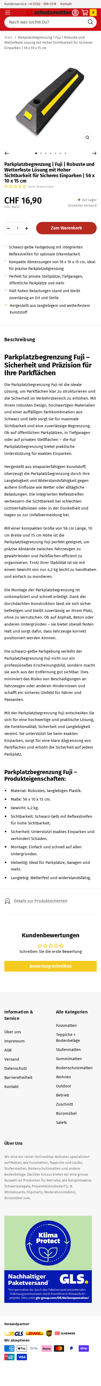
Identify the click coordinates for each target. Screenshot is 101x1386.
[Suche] (50, 22)
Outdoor (63, 1086)
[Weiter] (94, 153)
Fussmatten (66, 1025)
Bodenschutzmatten (74, 1067)
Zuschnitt (64, 1104)
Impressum (14, 1041)
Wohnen (63, 1077)
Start (8, 37)
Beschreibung (19, 340)
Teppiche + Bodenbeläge (68, 1037)
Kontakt (66, 4)
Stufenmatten (68, 1049)
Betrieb (62, 1095)
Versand (11, 1059)
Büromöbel (66, 1113)
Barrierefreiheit (18, 1077)
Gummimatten (69, 1058)
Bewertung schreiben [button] (51, 966)
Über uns (12, 1032)
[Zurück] (6, 153)
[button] (15, 186)
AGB (8, 1050)
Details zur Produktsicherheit (40, 900)
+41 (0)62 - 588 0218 (41, 4)
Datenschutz (15, 1068)
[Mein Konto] (75, 13)
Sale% (61, 1122)
